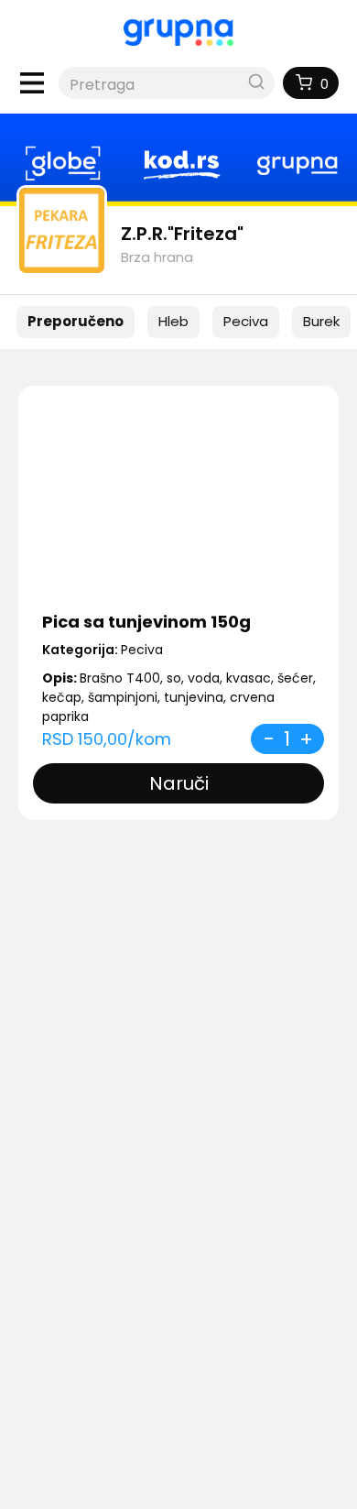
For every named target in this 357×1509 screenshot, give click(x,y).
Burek (321, 321)
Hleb (173, 321)
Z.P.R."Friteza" (182, 233)
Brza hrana (157, 257)
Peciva (245, 321)
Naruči (179, 783)
